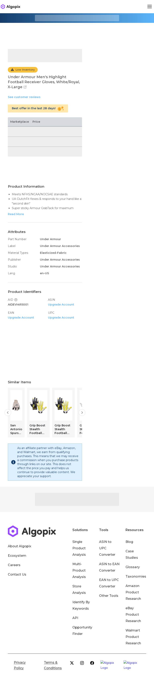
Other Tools (108, 596)
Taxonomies (136, 576)
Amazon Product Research (133, 592)
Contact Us (17, 574)
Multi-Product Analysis (79, 570)
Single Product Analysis (79, 548)
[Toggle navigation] (149, 6)
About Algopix (19, 546)
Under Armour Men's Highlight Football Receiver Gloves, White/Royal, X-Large (44, 82)
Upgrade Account (61, 304)
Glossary (133, 567)
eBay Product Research (133, 614)
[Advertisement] (77, 33)
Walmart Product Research (133, 636)
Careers (14, 565)
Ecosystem (17, 556)
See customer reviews (24, 97)
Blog (129, 542)
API (75, 618)
